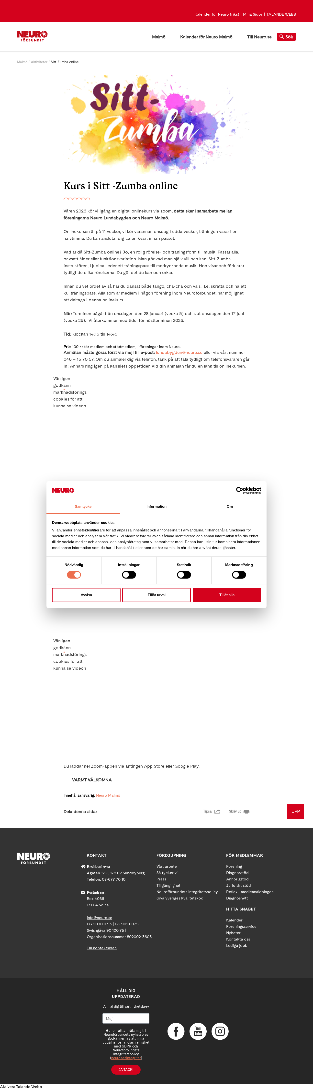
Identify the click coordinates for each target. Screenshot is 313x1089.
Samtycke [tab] (83, 507)
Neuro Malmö (108, 795)
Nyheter (233, 932)
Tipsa (207, 811)
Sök (289, 36)
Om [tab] (230, 507)
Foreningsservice (241, 926)
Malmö (159, 36)
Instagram (220, 1031)
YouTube (198, 1031)
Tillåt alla (227, 595)
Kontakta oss (238, 939)
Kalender (234, 920)
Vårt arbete (166, 866)
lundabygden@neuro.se (179, 352)
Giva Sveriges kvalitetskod (179, 898)
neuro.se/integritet (126, 1058)
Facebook (176, 1031)
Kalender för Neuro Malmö (206, 36)
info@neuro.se (99, 917)
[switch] (129, 575)
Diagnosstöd (237, 872)
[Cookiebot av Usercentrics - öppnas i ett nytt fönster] (239, 490)
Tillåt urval (157, 595)
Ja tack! (126, 1070)
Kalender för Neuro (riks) (216, 14)
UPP (295, 811)
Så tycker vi (167, 872)
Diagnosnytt (237, 898)
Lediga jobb (236, 945)
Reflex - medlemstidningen (250, 891)
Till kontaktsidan (102, 948)
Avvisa (86, 595)
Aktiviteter (39, 62)
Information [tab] (156, 507)
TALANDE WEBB (281, 14)
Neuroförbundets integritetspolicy (187, 891)
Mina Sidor (252, 14)
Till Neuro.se (259, 36)
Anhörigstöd (237, 879)
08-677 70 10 (113, 879)
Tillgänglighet (168, 885)
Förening (234, 866)
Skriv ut (235, 811)
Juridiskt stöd (238, 885)
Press (161, 879)
